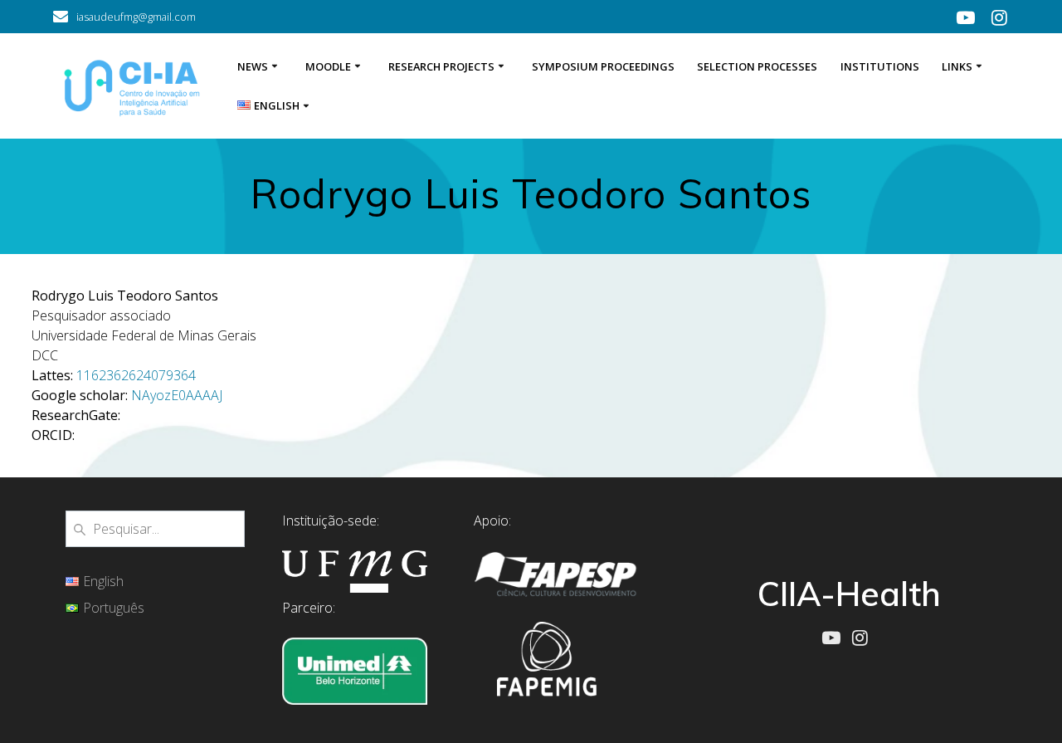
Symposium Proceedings (603, 66)
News (252, 66)
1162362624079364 (136, 375)
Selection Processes (757, 66)
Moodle (328, 66)
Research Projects (441, 66)
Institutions (879, 66)
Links (957, 66)
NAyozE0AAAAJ (176, 395)
